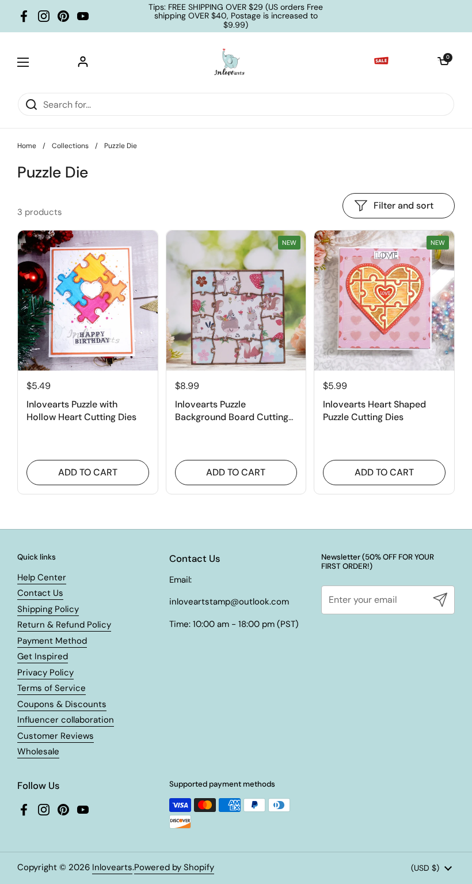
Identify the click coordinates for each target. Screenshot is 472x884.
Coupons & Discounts (61, 704)
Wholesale (38, 751)
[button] (443, 62)
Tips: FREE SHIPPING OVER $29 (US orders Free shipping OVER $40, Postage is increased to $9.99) (236, 16)
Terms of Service (51, 688)
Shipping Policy (48, 609)
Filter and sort (403, 205)
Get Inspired (42, 656)
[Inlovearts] (229, 62)
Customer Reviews (55, 736)
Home (26, 145)
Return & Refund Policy (64, 624)
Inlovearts (112, 867)
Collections (70, 145)
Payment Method (52, 641)
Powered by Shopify (174, 867)
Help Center (41, 577)
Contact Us (40, 593)
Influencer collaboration (65, 720)
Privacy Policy (45, 672)
